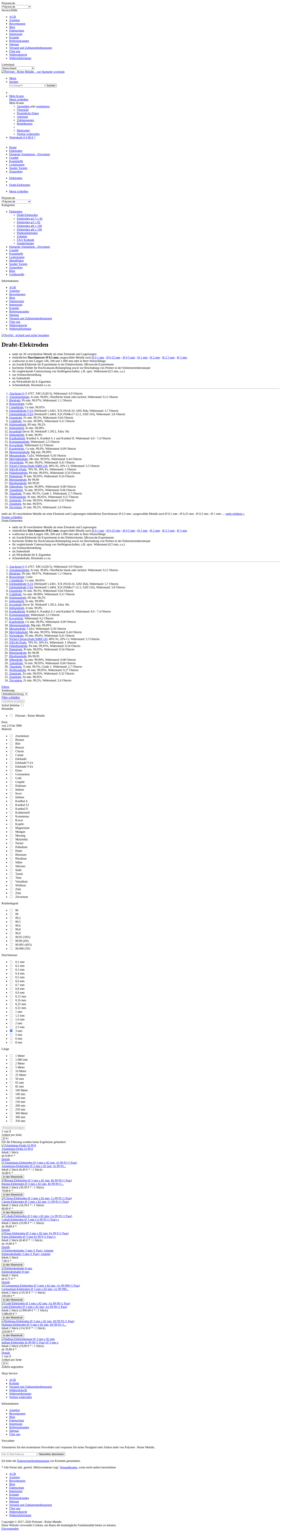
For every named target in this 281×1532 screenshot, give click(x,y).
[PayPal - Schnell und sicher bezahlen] (25, 335)
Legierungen (16, 257)
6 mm (18, 1038)
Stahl (18, 870)
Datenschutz (16, 30)
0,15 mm (20, 996)
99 (16, 914)
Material (6, 729)
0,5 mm (19, 977)
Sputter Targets (18, 264)
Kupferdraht (16, 448)
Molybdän (21, 839)
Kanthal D (21, 808)
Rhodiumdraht (18, 483)
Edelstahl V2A (24, 762)
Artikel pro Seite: (12, 1135)
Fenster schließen (12, 517)
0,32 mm (20, 1008)
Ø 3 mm (182, 357)
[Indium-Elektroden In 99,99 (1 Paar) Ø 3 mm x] (28, 1339)
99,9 (18, 933)
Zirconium (15, 507)
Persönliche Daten (28, 113)
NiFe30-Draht (17, 469)
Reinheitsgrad (10, 903)
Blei (17, 743)
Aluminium (22, 736)
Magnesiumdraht (19, 452)
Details (6, 1159)
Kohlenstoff (22, 812)
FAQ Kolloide (25, 240)
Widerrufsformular (20, 58)
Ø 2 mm (155, 357)
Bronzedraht (16, 403)
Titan (18, 877)
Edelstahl (20, 759)
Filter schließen (11, 697)
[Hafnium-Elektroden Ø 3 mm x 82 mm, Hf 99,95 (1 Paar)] (38, 1321)
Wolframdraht (17, 497)
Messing (20, 835)
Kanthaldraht (17, 438)
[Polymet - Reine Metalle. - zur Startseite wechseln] (33, 71)
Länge (5, 1049)
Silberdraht (15, 486)
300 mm (20, 1117)
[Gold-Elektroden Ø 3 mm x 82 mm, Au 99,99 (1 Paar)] (36, 1303)
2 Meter (20, 1063)
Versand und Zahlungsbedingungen (30, 47)
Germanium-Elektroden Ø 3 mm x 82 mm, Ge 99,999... (35, 1289)
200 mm (20, 1105)
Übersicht (22, 109)
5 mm (18, 1034)
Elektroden (15, 211)
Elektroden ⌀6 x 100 (29, 226)
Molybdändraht (18, 459)
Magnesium (22, 827)
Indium (19, 789)
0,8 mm (19, 988)
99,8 (18, 929)
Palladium (21, 847)
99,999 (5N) (22, 948)
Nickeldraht (16, 462)
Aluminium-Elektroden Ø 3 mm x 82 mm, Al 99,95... (34, 1166)
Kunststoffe (16, 253)
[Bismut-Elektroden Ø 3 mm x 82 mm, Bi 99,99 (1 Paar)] (37, 1180)
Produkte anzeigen (13, 701)
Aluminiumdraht (19, 397)
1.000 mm (21, 1059)
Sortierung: (8, 690)
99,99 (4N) (22, 940)
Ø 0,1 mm (98, 357)
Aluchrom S (16, 393)
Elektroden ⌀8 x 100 (29, 229)
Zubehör (22, 236)
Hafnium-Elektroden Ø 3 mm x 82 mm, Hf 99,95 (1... (34, 1324)
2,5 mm (19, 1027)
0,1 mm (19, 962)
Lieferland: (8, 64)
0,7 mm (19, 985)
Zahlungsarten (25, 120)
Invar (18, 793)
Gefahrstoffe (16, 274)
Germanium (22, 774)
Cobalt (19, 755)
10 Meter (20, 1071)
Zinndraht (15, 503)
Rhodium (21, 858)
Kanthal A (21, 801)
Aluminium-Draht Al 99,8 (17, 1148)
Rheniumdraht (17, 479)
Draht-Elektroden (27, 215)
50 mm (19, 1078)
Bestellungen (24, 123)
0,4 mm (19, 973)
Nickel (19, 843)
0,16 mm (20, 1000)
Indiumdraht (16, 428)
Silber (18, 862)
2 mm (18, 1023)
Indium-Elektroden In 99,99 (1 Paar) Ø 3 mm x (30, 1342)
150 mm (20, 1101)
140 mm (20, 1098)
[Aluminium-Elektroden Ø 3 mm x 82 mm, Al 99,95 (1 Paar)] (39, 1162)
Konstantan (22, 816)
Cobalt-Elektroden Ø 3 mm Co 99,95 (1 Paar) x (30, 1219)
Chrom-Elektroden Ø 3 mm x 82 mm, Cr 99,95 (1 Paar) (35, 1201)
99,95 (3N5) (22, 937)
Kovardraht (16, 445)
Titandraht (15, 493)
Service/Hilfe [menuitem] (27, 34)
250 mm (20, 1109)
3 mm (18, 1031)
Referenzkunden (19, 41)
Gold (18, 778)
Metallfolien (16, 260)
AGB (12, 16)
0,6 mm (19, 981)
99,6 (18, 925)
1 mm (18, 1011)
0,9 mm (19, 992)
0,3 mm (19, 969)
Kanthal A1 (22, 805)
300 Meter (21, 1113)
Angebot (14, 20)
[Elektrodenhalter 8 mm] (17, 1268)
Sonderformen (25, 243)
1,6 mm (19, 1019)
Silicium (20, 866)
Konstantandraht (19, 441)
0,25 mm (20, 1004)
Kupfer (19, 824)
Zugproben (16, 267)
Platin (18, 850)
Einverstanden (10, 1528)
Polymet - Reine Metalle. (30, 715)
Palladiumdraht (18, 472)
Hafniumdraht (17, 424)
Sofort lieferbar (11, 705)
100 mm (20, 1094)
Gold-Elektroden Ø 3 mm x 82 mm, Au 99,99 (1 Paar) (34, 1306)
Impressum (15, 34)
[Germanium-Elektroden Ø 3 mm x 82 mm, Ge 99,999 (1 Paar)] (41, 1285)
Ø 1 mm (142, 357)
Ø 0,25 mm (113, 357)
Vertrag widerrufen (28, 134)
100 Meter (21, 1090)
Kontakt (14, 37)
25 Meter (20, 1075)
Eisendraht (15, 417)
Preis (4, 722)
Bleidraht (14, 400)
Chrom (19, 751)
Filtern (5, 687)
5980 (19, 725)
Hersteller (7, 708)
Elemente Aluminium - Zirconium (29, 246)
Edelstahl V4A (24, 766)
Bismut (19, 739)
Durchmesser (9, 955)
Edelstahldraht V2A (21, 410)
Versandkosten (68, 1467)
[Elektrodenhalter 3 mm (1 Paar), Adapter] (28, 1250)
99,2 (18, 918)
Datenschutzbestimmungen (33, 1460)
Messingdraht (17, 455)
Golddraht (15, 421)
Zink (18, 889)
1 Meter (20, 1055)
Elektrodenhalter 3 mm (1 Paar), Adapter (26, 1254)
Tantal (19, 873)
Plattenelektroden (27, 233)
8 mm (18, 1042)
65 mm (19, 1082)
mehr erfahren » (235, 513)
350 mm (20, 1121)
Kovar (19, 820)
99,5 (18, 921)
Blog (12, 27)
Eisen (18, 770)
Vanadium (21, 881)
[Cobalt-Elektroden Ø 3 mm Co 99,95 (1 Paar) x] (37, 1216)
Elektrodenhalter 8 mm (15, 1271)
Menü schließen (18, 99)
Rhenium (20, 854)
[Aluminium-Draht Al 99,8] (19, 1145)
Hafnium (20, 785)
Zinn (18, 893)
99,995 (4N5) (23, 944)
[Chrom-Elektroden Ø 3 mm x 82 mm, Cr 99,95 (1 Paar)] (37, 1198)
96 (16, 910)
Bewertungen (17, 23)
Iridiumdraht (16, 434)
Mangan (20, 831)
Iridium (19, 797)
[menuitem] (144, 17)
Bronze (19, 747)
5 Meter (20, 1067)
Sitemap (14, 44)
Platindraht (15, 476)
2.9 (9, 725)
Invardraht (15, 431)
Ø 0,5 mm (129, 357)
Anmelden (23, 106)
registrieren (43, 106)
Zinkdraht (15, 500)
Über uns (14, 51)
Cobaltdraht (16, 407)
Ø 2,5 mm (168, 357)
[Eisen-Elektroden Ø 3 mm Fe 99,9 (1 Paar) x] (35, 1233)
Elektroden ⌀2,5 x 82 (30, 218)
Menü (12, 78)
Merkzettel (23, 130)
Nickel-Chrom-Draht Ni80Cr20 (28, 466)
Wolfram (20, 885)
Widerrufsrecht (18, 54)
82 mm (19, 1086)
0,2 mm (19, 965)
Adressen (22, 116)
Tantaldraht (16, 490)
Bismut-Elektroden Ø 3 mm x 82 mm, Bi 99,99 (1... (33, 1184)
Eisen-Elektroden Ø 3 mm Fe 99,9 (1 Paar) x (29, 1236)
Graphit (13, 250)
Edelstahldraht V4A (21, 414)
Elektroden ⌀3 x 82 (28, 222)
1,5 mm (19, 1015)
